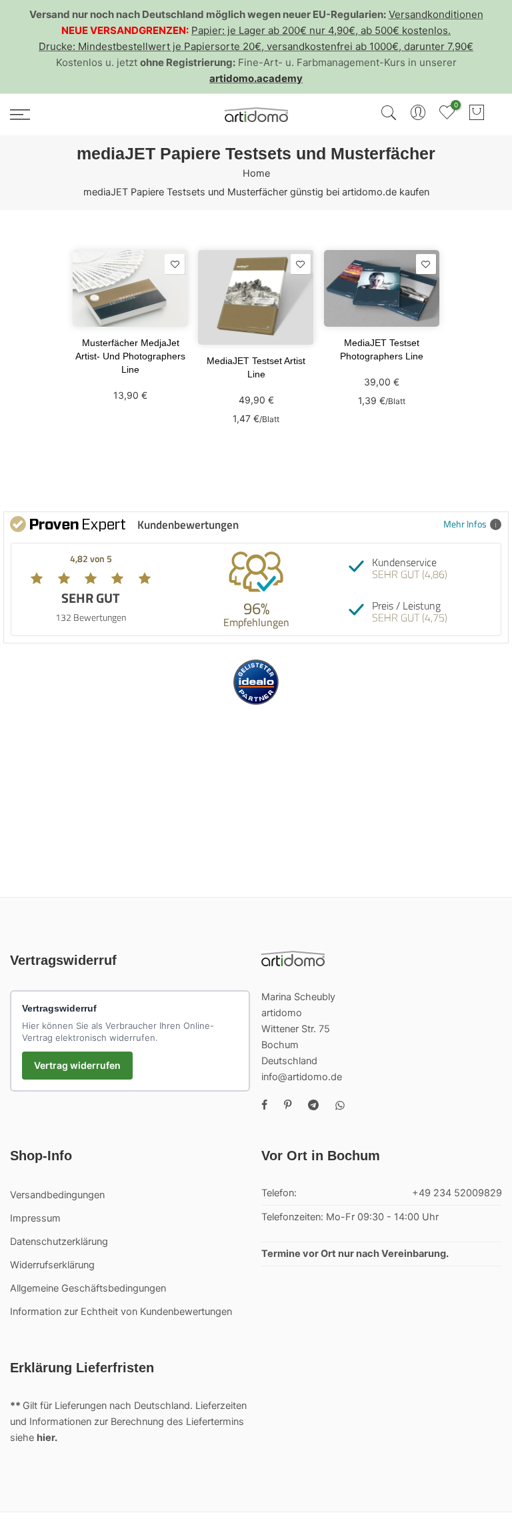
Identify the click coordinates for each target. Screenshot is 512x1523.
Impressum (35, 1218)
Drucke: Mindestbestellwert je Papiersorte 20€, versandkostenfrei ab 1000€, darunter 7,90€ (256, 46)
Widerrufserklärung (52, 1265)
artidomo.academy (256, 78)
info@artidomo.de (301, 1077)
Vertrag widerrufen (77, 1065)
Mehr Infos (465, 523)
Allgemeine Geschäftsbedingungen (88, 1288)
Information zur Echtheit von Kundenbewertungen (121, 1312)
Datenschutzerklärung (59, 1242)
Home (256, 173)
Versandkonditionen (436, 14)
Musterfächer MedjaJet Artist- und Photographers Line (130, 356)
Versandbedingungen (57, 1195)
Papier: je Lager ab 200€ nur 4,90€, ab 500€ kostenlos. (321, 30)
